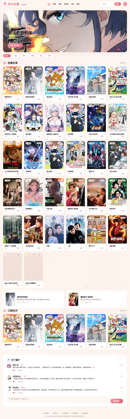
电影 (72, 4)
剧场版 (66, 4)
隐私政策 (65, 413)
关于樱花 (46, 413)
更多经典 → (123, 310)
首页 (49, 4)
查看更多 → (123, 63)
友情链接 (75, 413)
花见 (117, 4)
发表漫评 (116, 401)
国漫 (60, 4)
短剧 (78, 4)
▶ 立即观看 (16, 45)
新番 (54, 4)
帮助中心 (56, 413)
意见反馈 (85, 413)
